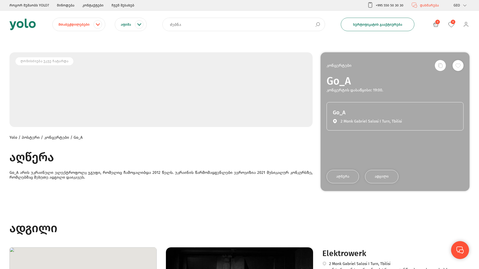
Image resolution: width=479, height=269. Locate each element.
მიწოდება (65, 5)
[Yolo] (22, 24)
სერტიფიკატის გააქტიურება (377, 24)
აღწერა (342, 176)
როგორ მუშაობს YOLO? (29, 5)
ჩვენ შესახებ (123, 5)
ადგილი (382, 176)
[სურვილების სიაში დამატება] (458, 65)
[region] (239, 134)
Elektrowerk (344, 253)
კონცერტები (339, 65)
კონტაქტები (93, 5)
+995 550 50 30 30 (389, 5)
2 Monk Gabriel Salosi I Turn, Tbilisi (359, 263)
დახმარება (429, 5)
